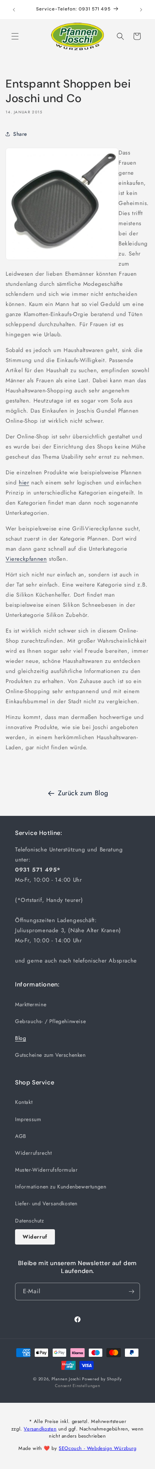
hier (24, 482)
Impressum (28, 1119)
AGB (20, 1136)
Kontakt (23, 1102)
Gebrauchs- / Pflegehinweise (50, 1021)
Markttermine (30, 1004)
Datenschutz (29, 1220)
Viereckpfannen (26, 559)
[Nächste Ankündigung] (141, 9)
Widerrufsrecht (33, 1153)
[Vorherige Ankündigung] (14, 9)
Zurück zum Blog (83, 793)
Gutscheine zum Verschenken (50, 1055)
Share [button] (20, 134)
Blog (20, 1038)
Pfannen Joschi (66, 1379)
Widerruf (35, 1236)
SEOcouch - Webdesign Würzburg (97, 1448)
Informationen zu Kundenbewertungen (60, 1186)
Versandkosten (40, 1428)
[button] (15, 36)
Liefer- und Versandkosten (46, 1203)
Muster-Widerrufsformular (46, 1169)
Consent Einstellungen (77, 1386)
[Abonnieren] (131, 1291)
